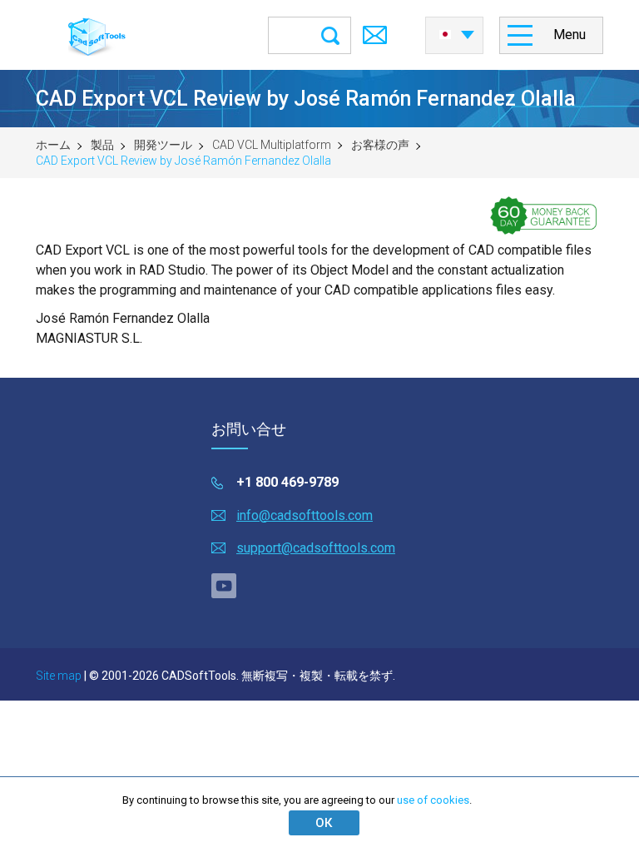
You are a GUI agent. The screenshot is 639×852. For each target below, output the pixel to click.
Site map (59, 675)
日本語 (454, 29)
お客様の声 (380, 144)
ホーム (53, 144)
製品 (102, 144)
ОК (323, 822)
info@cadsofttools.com (304, 515)
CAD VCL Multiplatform (271, 144)
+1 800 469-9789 (287, 482)
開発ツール (163, 144)
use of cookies (433, 800)
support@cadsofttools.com (315, 548)
